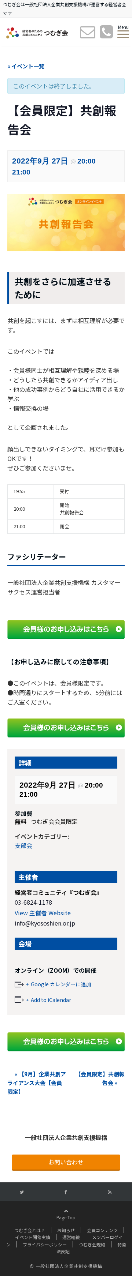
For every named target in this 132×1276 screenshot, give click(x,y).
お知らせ (66, 1230)
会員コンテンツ (102, 1230)
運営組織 (71, 1237)
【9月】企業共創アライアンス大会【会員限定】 (36, 1082)
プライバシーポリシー (45, 1244)
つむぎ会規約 (92, 1244)
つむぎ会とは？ (29, 1230)
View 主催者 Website (43, 912)
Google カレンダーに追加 (61, 984)
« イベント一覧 (25, 66)
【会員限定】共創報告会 (100, 1078)
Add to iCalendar (51, 999)
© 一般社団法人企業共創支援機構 (66, 1266)
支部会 (23, 845)
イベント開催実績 (32, 1237)
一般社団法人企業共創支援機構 (66, 1137)
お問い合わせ (66, 1161)
